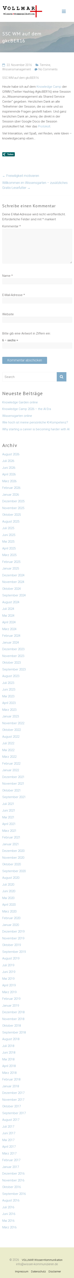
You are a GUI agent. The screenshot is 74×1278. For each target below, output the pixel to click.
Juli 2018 (8, 1046)
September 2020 (14, 871)
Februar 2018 (11, 1079)
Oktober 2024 (11, 589)
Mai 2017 (8, 1140)
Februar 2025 (11, 562)
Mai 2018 (8, 1059)
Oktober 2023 (11, 662)
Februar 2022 (11, 763)
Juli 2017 (8, 1126)
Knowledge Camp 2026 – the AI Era (26, 409)
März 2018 (9, 1073)
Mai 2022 (8, 750)
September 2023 (14, 669)
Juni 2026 (8, 468)
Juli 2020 (8, 884)
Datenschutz (38, 1271)
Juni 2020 (8, 891)
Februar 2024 (11, 636)
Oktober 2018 (11, 1025)
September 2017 (14, 1113)
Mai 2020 (8, 898)
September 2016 (14, 1194)
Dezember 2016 (13, 1173)
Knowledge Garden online (20, 402)
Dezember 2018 (13, 1012)
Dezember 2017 (13, 1093)
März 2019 (9, 992)
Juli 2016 (8, 1207)
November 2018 (13, 1019)
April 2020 (9, 904)
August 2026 (10, 454)
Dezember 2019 (13, 931)
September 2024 (14, 595)
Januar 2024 (10, 642)
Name (7, 276)
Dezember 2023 (13, 649)
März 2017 (9, 1153)
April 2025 (9, 548)
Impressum (21, 1271)
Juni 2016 (8, 1214)
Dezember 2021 (13, 777)
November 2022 (13, 723)
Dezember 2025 (13, 501)
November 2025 (13, 508)
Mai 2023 (8, 696)
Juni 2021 (8, 810)
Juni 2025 (8, 535)
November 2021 (13, 783)
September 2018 (14, 1032)
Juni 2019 (8, 972)
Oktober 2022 (11, 730)
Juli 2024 (8, 609)
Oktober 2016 (11, 1187)
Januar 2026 (10, 494)
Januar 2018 (10, 1086)
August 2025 (10, 521)
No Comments (48, 69)
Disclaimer (55, 1271)
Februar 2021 (11, 837)
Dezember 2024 (13, 575)
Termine (45, 65)
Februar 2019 (11, 999)
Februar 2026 (11, 488)
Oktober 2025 (11, 515)
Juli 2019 (8, 965)
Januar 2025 (10, 568)
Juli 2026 (8, 461)
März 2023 (9, 710)
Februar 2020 (11, 918)
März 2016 (9, 1227)
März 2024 (9, 629)
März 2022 (9, 757)
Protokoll (44, 126)
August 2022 (10, 737)
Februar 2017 (11, 1160)
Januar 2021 (10, 844)
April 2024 (9, 622)
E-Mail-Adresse (13, 295)
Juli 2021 (8, 804)
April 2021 (9, 824)
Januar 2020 (10, 925)
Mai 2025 (8, 541)
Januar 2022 (10, 770)
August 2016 (10, 1200)
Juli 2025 (8, 528)
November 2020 (13, 858)
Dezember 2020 (13, 851)
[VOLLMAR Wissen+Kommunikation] (22, 7)
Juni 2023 (8, 689)
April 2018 (9, 1066)
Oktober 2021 (11, 790)
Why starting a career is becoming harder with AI (35, 429)
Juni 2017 (8, 1133)
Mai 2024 (8, 615)
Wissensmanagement (16, 69)
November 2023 (13, 656)
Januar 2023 (10, 716)
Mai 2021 (8, 817)
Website (8, 314)
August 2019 (10, 958)
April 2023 (9, 703)
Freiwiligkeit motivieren (20, 176)
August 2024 (10, 602)
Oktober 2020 (11, 864)
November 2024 (13, 582)
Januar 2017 (10, 1167)
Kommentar (11, 226)
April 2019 (9, 985)
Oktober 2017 (11, 1106)
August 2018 (10, 1039)
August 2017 (10, 1120)
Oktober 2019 (11, 945)
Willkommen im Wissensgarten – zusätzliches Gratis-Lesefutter (35, 185)
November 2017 (13, 1100)
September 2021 (14, 797)
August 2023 (10, 676)
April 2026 (9, 474)
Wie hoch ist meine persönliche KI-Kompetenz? (35, 422)
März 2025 (9, 555)
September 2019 (14, 952)
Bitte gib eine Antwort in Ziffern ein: (26, 333)
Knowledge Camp (49, 87)
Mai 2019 (8, 979)
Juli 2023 (8, 683)
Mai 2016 (8, 1221)
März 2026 (9, 481)
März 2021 (9, 831)
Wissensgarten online (17, 416)
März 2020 (9, 911)
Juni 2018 (8, 1052)
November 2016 (13, 1180)
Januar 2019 (10, 1005)
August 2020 (10, 878)
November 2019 (13, 938)
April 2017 (9, 1147)
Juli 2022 (8, 743)
